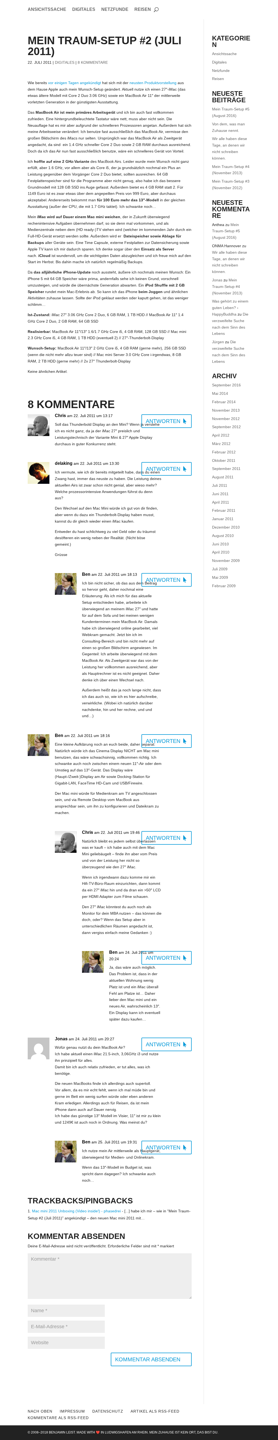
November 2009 (226, 560)
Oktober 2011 (223, 460)
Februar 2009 (224, 586)
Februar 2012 (224, 452)
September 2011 (226, 468)
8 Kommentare (93, 62)
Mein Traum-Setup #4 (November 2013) (227, 286)
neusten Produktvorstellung (152, 83)
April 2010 (220, 552)
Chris (60, 415)
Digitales (83, 10)
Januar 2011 (222, 519)
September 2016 (226, 385)
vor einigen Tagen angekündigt (74, 83)
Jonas (217, 280)
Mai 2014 (220, 393)
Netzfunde (114, 10)
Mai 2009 (220, 577)
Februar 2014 (224, 402)
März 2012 (221, 443)
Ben (86, 574)
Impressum (72, 1411)
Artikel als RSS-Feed (155, 1411)
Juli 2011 (219, 485)
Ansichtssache (47, 10)
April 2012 (220, 435)
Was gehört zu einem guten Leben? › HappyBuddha (230, 307)
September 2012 (226, 427)
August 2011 (222, 477)
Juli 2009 (220, 569)
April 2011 (220, 502)
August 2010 (223, 535)
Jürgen (218, 342)
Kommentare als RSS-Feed (58, 1418)
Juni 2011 (220, 494)
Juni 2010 (220, 544)
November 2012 (226, 419)
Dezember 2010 (226, 527)
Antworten (163, 421)
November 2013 (226, 410)
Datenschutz (107, 1411)
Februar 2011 (223, 510)
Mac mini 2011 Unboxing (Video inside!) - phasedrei (76, 1211)
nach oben (40, 1411)
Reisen (142, 10)
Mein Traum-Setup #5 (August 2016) (226, 231)
